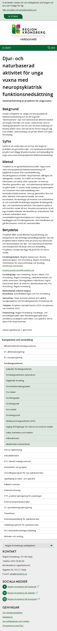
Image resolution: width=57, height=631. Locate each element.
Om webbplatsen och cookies (16, 621)
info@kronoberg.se (18, 574)
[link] (28, 29)
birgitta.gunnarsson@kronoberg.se (18, 270)
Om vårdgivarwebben (12, 612)
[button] (28, 48)
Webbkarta (8, 617)
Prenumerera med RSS (13, 625)
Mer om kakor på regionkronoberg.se (19, 9)
